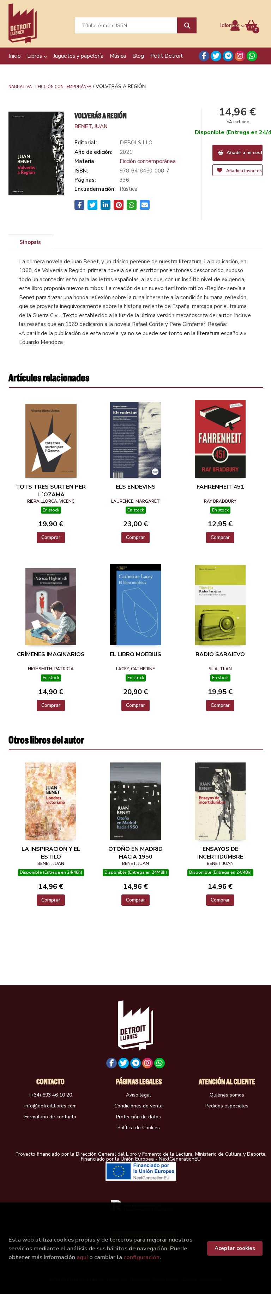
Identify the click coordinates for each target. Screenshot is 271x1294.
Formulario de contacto (50, 1116)
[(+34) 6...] (252, 56)
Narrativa (20, 86)
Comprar (50, 537)
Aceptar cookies (235, 1248)
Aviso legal (138, 1095)
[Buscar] (187, 25)
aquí (82, 1257)
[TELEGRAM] (228, 56)
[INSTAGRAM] (240, 56)
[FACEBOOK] (204, 56)
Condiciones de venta (138, 1106)
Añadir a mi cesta (244, 153)
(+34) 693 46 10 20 (50, 1095)
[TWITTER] (216, 56)
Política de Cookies (139, 1127)
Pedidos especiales (226, 1106)
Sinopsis (30, 242)
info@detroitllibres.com (50, 1106)
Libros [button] (35, 55)
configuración (141, 1257)
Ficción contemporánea (64, 86)
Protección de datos (138, 1116)
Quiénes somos (227, 1095)
